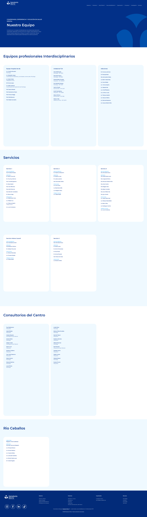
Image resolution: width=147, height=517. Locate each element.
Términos (125, 503)
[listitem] (26, 105)
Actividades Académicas (101, 500)
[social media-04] (13, 506)
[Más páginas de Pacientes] (97, 5)
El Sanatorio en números (44, 503)
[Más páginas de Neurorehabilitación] (115, 5)
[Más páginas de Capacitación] (123, 5)
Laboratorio (70, 500)
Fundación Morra (99, 498)
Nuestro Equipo (42, 500)
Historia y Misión (42, 498)
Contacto (125, 500)
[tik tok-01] (24, 506)
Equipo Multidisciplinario (44, 501)
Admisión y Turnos (72, 498)
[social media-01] (7, 506)
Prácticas (70, 501)
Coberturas (70, 503)
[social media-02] (18, 506)
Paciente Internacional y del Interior (75, 504)
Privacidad (125, 501)
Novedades (125, 498)
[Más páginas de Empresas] (129, 5)
